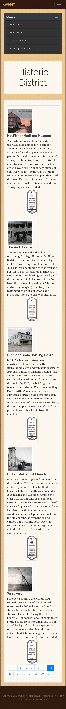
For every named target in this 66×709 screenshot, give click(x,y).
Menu (10, 17)
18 (36, 673)
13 (10, 673)
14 (17, 673)
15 (23, 673)
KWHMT (9, 4)
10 (38, 667)
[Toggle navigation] (58, 4)
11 (44, 667)
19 (42, 673)
